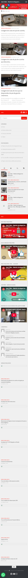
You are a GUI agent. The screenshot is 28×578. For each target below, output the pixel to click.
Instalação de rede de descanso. (8, 401)
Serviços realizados (6, 28)
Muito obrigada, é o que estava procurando (15, 344)
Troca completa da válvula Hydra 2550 (9, 500)
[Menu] (26, 2)
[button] (3, 575)
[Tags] (23, 168)
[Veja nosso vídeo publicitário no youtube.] (24, 112)
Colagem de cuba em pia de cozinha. (13, 31)
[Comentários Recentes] (17, 168)
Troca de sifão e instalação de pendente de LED (12, 157)
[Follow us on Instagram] (26, 112)
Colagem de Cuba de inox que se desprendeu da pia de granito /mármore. (11, 93)
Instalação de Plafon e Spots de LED (9, 558)
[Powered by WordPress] (9, 570)
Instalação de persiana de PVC (9, 149)
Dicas (3, 127)
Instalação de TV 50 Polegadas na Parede (10, 442)
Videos (3, 137)
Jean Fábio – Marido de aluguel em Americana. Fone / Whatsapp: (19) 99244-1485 (17, 207)
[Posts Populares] (11, 168)
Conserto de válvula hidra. (7, 461)
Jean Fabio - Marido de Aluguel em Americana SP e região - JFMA (11, 2)
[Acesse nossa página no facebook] (21, 112)
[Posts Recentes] (4, 168)
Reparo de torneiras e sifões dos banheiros (11, 161)
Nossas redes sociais (6, 130)
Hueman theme (21, 570)
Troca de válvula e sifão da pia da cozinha (10, 481)
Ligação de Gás (4, 539)
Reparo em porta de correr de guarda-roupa (12, 146)
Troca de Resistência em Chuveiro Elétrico (10, 520)
